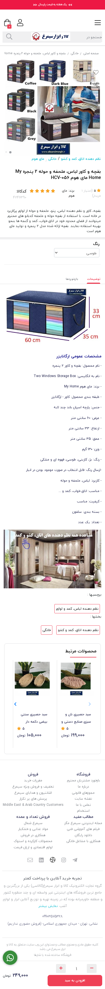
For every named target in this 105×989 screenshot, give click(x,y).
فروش (33, 774)
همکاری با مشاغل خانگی (83, 841)
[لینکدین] (41, 861)
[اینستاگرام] (63, 861)
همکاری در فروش (33, 835)
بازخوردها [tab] (72, 279)
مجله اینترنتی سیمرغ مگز (83, 823)
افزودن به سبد (75, 980)
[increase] (61, 968)
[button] (15, 704)
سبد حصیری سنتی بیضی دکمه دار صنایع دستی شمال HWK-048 (33, 718)
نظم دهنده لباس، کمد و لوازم (77, 609)
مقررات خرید (33, 780)
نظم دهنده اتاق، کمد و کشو (81, 159)
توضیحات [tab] (94, 279)
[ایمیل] (30, 861)
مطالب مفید (83, 816)
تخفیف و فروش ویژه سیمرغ (33, 787)
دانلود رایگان (83, 835)
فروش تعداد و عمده (33, 816)
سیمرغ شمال (33, 823)
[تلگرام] (74, 861)
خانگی (74, 53)
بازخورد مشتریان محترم (83, 780)
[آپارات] (52, 860)
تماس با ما (83, 805)
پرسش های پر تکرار (33, 799)
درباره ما (83, 787)
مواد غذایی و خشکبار (33, 829)
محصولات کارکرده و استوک (33, 841)
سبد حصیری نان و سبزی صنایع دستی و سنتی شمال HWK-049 (76, 718)
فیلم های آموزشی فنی (83, 829)
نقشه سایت (83, 799)
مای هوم (38, 159)
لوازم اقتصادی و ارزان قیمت (33, 847)
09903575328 (52, 916)
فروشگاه (83, 774)
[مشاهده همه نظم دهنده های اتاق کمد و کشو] (52, 558)
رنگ (96, 243)
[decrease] (92, 968)
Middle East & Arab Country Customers (33, 805)
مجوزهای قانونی (83, 793)
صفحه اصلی (91, 53)
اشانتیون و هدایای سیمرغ (33, 793)
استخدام (83, 811)
